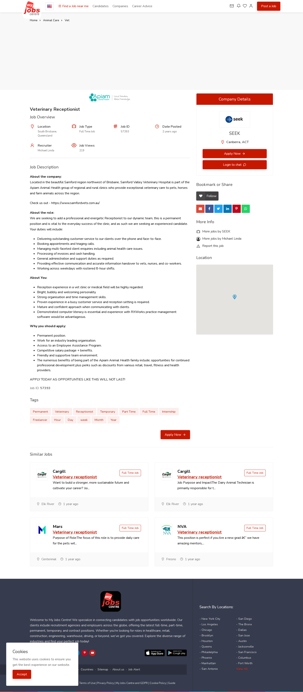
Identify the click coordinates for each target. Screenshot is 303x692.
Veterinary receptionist (75, 477)
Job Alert (134, 669)
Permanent (40, 412)
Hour (57, 420)
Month (99, 420)
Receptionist (84, 412)
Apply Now (173, 434)
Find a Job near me (75, 6)
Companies (120, 6)
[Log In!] (251, 6)
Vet (67, 20)
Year (113, 420)
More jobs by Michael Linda (221, 238)
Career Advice (142, 6)
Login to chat (232, 164)
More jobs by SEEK (215, 231)
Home (34, 20)
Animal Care (51, 20)
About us (118, 669)
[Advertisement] (151, 54)
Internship (169, 412)
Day (70, 420)
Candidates (101, 6)
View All (242, 669)
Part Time (129, 412)
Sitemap (102, 669)
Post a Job (268, 6)
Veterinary (62, 412)
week (84, 420)
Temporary (107, 412)
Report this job (212, 246)
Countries (87, 669)
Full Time (149, 412)
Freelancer (40, 420)
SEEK (234, 133)
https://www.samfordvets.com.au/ (75, 203)
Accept (22, 674)
